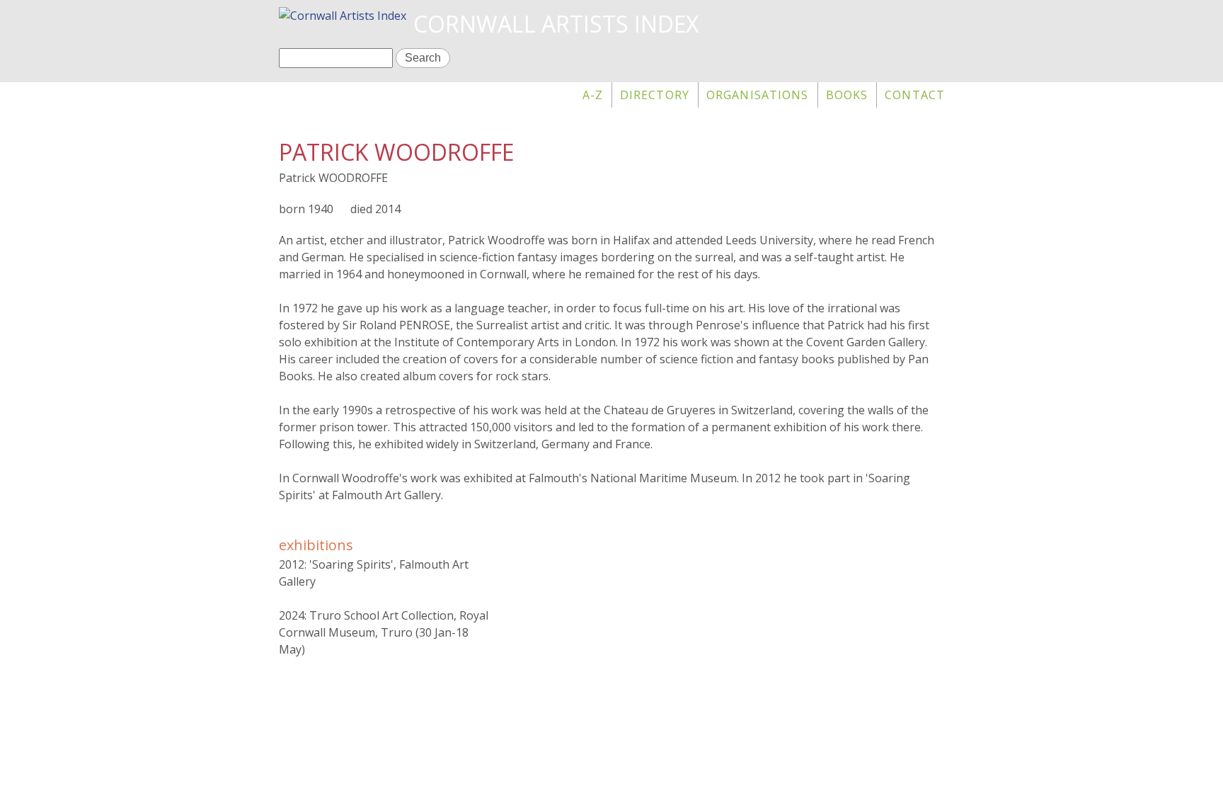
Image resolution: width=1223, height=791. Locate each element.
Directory (654, 95)
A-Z (592, 95)
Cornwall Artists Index (556, 23)
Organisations (757, 95)
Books (847, 95)
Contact (915, 95)
